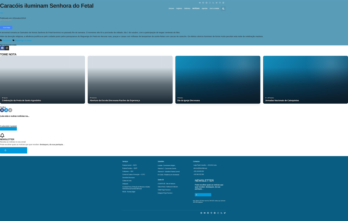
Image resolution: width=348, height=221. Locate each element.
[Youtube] (200, 3)
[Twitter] (217, 3)
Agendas (204, 8)
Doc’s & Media (214, 8)
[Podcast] (220, 3)
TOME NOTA (8, 54)
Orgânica (179, 8)
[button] (223, 8)
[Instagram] (210, 3)
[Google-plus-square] (223, 3)
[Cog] (201, 213)
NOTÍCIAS (195, 8)
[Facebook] (203, 3)
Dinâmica (187, 8)
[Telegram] (206, 3)
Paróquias (6, 40)
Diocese (171, 8)
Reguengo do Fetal (23, 40)
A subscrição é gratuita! (8, 126)
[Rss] (213, 3)
